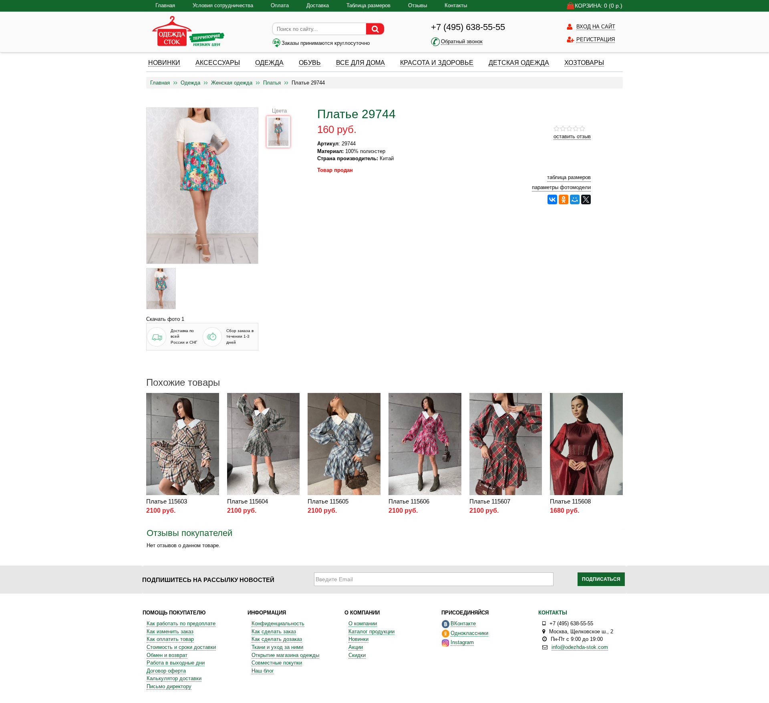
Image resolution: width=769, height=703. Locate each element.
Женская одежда (231, 83)
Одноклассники (469, 633)
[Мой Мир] (575, 199)
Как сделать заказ (274, 631)
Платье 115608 (570, 501)
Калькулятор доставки (174, 678)
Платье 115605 (328, 501)
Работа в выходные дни (176, 663)
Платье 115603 (166, 501)
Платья (272, 83)
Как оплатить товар (170, 639)
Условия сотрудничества (223, 5)
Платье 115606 (409, 501)
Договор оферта (166, 671)
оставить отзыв (572, 136)
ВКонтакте (463, 623)
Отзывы (417, 5)
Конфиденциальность (278, 623)
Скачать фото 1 (165, 319)
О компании (362, 623)
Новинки (358, 639)
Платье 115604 (247, 501)
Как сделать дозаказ (277, 639)
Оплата (280, 5)
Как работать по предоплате (181, 623)
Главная (165, 5)
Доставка (317, 5)
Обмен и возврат (167, 655)
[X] (586, 199)
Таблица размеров (368, 5)
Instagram (462, 642)
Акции (355, 647)
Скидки (357, 655)
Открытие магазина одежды (285, 655)
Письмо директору (169, 686)
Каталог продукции (371, 631)
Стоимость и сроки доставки (181, 647)
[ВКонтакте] (552, 199)
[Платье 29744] (161, 288)
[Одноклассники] (563, 199)
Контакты (456, 5)
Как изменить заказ (170, 631)
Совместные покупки (277, 663)
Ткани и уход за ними (277, 647)
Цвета (279, 111)
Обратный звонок (462, 41)
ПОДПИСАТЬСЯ (601, 579)
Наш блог (263, 671)
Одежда (190, 83)
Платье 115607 (489, 501)
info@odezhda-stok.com (580, 647)
